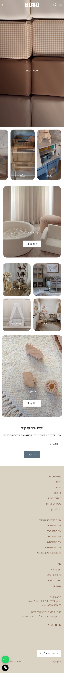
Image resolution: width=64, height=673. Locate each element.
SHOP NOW (32, 70)
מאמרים (57, 585)
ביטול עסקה (55, 509)
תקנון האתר (56, 569)
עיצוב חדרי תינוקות (52, 547)
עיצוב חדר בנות (54, 536)
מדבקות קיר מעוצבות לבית (48, 553)
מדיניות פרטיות (54, 574)
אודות (58, 487)
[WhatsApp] (5, 659)
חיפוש (58, 482)
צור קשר (57, 492)
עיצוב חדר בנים (54, 531)
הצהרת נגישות (54, 580)
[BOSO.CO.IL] (32, 5)
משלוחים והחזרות (53, 503)
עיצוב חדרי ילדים (53, 525)
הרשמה (32, 454)
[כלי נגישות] (5, 668)
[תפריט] (60, 4)
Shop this (32, 244)
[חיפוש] (53, 4)
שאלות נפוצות (54, 498)
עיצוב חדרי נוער (54, 542)
